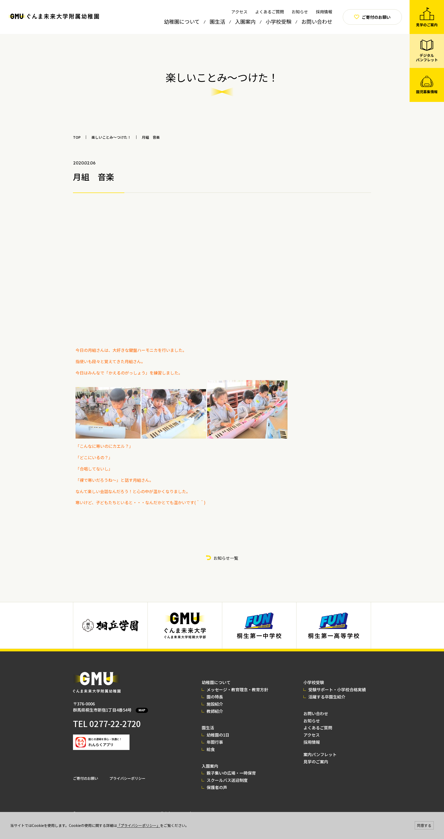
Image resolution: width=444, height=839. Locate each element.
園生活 (217, 21)
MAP (141, 710)
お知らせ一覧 (226, 558)
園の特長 (215, 697)
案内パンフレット (320, 754)
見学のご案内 (315, 761)
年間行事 (215, 742)
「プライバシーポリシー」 (138, 825)
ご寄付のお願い (85, 778)
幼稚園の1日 (218, 735)
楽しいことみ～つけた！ (111, 137)
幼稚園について (182, 21)
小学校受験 (278, 21)
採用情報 (324, 11)
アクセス (239, 11)
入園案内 (245, 21)
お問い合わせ (316, 21)
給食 (211, 749)
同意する (424, 825)
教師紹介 (215, 711)
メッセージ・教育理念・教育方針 (237, 689)
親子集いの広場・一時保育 (231, 773)
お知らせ (300, 11)
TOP (77, 137)
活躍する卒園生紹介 (326, 697)
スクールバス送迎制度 (227, 780)
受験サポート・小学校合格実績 (337, 689)
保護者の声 (217, 787)
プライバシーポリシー (127, 778)
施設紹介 (215, 704)
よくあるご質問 (269, 11)
